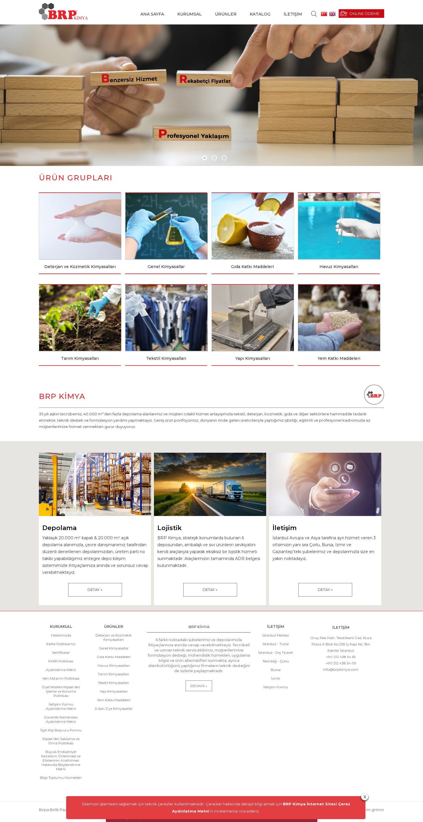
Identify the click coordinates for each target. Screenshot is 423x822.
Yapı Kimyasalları (114, 691)
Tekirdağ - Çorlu (275, 661)
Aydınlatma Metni (61, 670)
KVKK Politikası (60, 661)
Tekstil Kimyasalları (113, 682)
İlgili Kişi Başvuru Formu (60, 730)
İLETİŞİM (293, 14)
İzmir (275, 678)
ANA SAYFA (152, 14)
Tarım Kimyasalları (113, 674)
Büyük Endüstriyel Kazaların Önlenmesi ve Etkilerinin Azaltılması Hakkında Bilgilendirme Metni (61, 760)
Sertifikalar (61, 652)
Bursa (276, 670)
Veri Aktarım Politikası (61, 678)
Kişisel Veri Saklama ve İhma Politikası (61, 741)
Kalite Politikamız (61, 644)
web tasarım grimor (366, 809)
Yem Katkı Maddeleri (113, 700)
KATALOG (260, 14)
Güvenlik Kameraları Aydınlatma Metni (61, 719)
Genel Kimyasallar (114, 648)
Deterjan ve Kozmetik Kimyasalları (114, 637)
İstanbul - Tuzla (275, 644)
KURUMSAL (189, 14)
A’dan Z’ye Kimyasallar (114, 708)
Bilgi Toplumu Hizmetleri (61, 777)
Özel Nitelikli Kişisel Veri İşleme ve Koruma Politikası (61, 691)
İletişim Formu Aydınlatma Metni (61, 706)
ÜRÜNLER (226, 14)
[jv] (205, 158)
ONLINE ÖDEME (364, 13)
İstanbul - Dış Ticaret (275, 652)
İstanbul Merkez (275, 635)
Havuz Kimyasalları (114, 665)
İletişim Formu (275, 687)
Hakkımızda (61, 635)
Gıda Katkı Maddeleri (114, 657)
